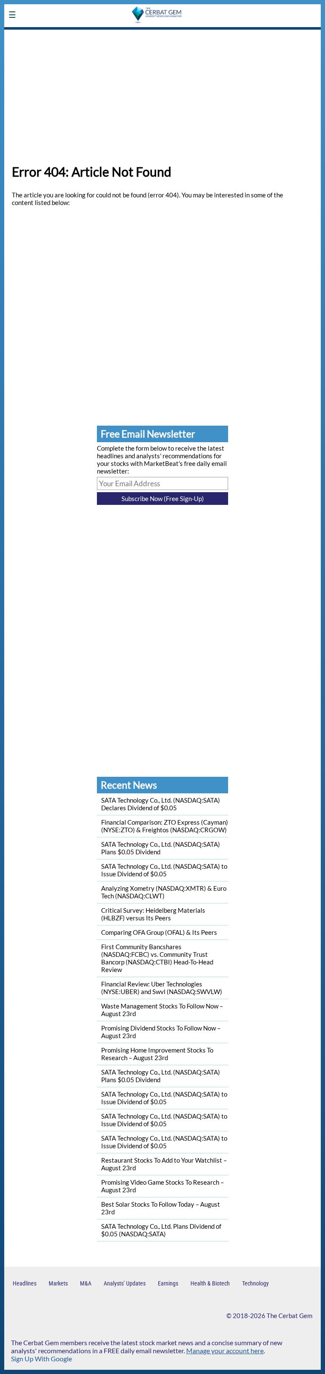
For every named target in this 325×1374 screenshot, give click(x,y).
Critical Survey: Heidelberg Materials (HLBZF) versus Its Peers (153, 914)
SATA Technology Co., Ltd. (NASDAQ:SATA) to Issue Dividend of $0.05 (164, 870)
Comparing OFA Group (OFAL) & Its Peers (159, 932)
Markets (58, 1283)
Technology (255, 1283)
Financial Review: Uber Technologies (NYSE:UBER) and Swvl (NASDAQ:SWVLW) (161, 987)
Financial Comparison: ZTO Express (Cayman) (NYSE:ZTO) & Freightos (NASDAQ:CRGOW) (164, 826)
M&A (85, 1283)
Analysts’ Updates (125, 1283)
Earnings (168, 1283)
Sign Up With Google (41, 1359)
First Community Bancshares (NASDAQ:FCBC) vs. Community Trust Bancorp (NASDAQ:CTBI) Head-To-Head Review (157, 958)
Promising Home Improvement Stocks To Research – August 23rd (157, 1053)
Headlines (24, 1283)
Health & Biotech (210, 1283)
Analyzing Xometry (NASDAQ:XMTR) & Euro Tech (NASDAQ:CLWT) (163, 892)
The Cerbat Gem (289, 1315)
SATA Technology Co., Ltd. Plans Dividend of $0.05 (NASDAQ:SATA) (161, 1230)
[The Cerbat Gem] (65, 35)
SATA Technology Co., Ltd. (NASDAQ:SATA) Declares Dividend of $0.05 (160, 804)
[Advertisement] (162, 93)
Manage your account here (225, 1350)
